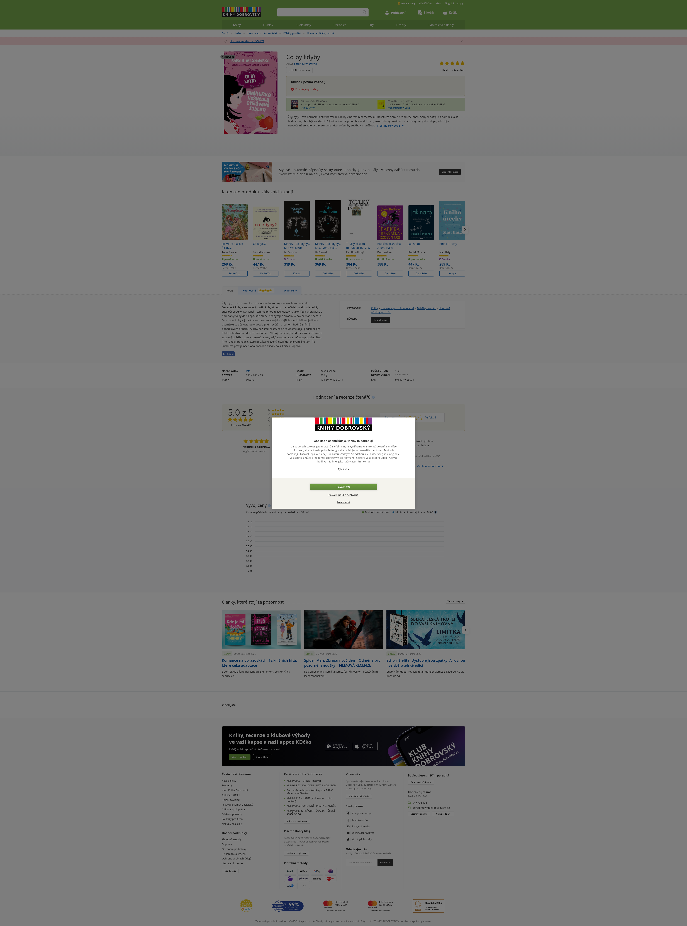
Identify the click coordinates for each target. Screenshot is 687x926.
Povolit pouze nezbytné (343, 495)
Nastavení (343, 502)
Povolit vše (343, 487)
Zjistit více (343, 469)
